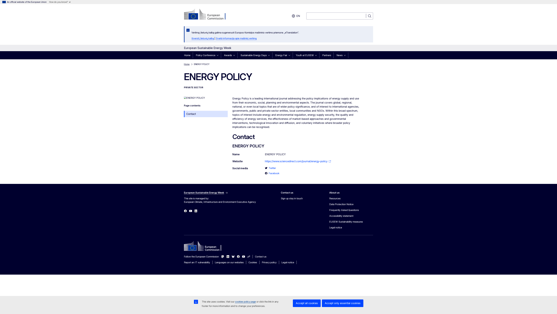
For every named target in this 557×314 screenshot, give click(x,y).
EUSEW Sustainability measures (346, 221)
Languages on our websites (229, 262)
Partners (326, 55)
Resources (335, 198)
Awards (228, 55)
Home (187, 55)
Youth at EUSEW (305, 55)
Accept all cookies (307, 303)
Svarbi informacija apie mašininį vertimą (236, 38)
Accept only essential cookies (342, 303)
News (340, 55)
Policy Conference (205, 55)
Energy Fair (281, 55)
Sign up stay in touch (292, 198)
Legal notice (335, 227)
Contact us (260, 256)
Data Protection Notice (341, 204)
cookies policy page (245, 301)
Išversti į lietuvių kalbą (202, 38)
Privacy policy (269, 262)
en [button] (298, 15)
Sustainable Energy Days (253, 55)
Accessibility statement (341, 215)
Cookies (252, 262)
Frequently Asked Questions (344, 210)
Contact (191, 113)
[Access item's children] (218, 55)
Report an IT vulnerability (197, 262)
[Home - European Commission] (207, 14)
